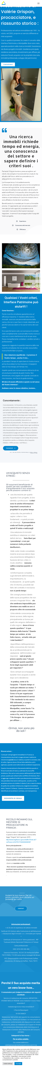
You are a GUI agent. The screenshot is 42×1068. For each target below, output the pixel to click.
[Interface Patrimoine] (4, 3)
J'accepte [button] (18, 1063)
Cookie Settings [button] (8, 1063)
